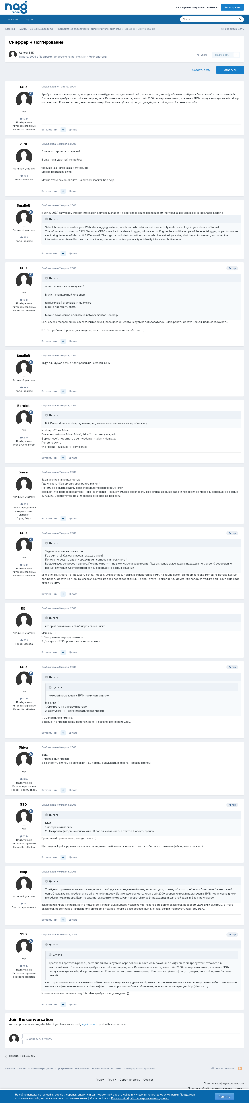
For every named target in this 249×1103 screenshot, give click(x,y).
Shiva (23, 747)
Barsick (23, 406)
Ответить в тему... (40, 1038)
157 (25, 903)
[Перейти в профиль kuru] (24, 157)
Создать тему (201, 69)
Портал (29, 19)
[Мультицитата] (63, 129)
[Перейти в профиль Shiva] (24, 760)
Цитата (73, 129)
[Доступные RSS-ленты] (240, 1068)
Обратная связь (130, 1079)
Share (203, 54)
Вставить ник (49, 129)
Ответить (230, 69)
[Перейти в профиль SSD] (13, 55)
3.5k (25, 779)
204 (25, 175)
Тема (111, 1079)
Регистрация (232, 7)
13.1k (25, 118)
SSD (31, 52)
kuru (23, 144)
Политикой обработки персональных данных (140, 1098)
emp (23, 872)
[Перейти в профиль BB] (24, 621)
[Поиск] (240, 19)
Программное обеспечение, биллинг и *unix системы (73, 56)
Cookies (148, 1079)
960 (25, 504)
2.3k (25, 437)
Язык (99, 1079)
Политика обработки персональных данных (216, 1088)
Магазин (13, 19)
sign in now (88, 1024)
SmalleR (23, 205)
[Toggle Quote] (46, 218)
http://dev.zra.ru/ (195, 908)
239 (25, 640)
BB (23, 608)
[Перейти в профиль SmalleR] (24, 218)
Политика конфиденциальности (224, 1083)
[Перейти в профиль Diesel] (24, 485)
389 (25, 237)
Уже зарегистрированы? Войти (196, 7)
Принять (224, 1096)
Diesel (23, 472)
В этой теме (224, 19)
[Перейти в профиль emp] (24, 884)
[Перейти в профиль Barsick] (24, 418)
